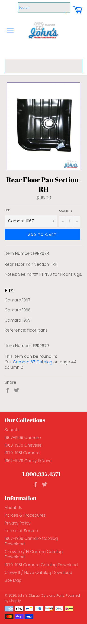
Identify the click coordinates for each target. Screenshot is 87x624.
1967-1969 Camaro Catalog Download (31, 541)
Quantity (65, 211)
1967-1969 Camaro (23, 437)
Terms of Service (21, 531)
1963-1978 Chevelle (23, 445)
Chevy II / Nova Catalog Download (38, 572)
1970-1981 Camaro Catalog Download (41, 565)
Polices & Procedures (25, 515)
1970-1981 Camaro (22, 453)
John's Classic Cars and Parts (41, 595)
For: (7, 210)
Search (12, 429)
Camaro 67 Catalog (32, 362)
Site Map (13, 580)
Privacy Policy (17, 523)
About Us (13, 507)
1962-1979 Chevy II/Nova (28, 461)
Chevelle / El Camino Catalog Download (34, 554)
